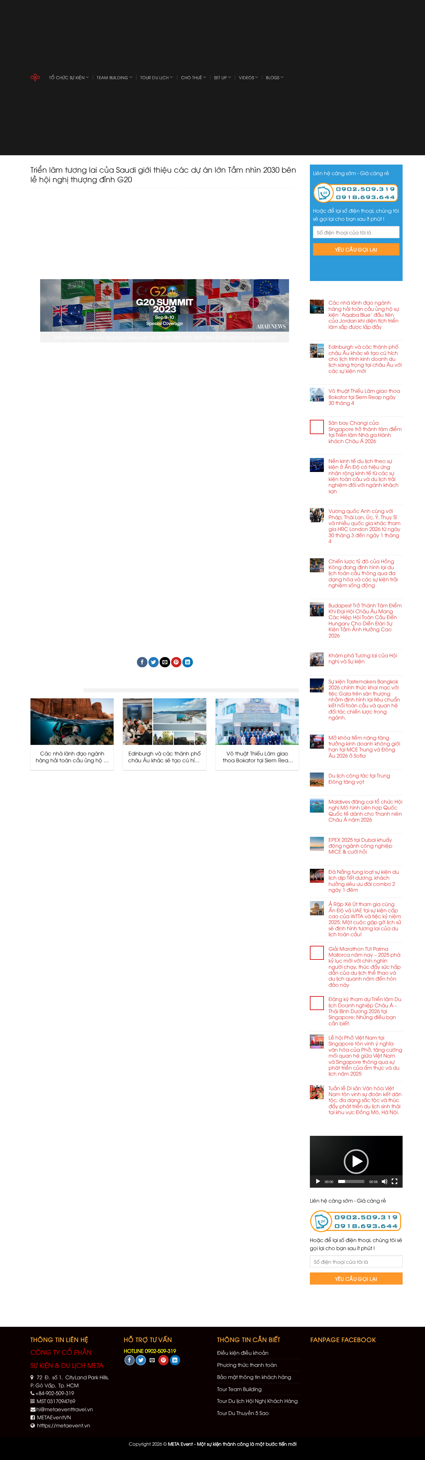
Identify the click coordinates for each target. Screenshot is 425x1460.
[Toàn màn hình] (394, 1181)
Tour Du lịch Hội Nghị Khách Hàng (257, 1400)
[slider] (351, 1181)
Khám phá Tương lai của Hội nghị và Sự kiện (363, 658)
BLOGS (272, 77)
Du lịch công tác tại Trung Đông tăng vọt (359, 779)
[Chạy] (318, 1181)
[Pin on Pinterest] (176, 662)
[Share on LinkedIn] (187, 662)
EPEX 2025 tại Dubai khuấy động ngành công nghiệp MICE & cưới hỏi (360, 846)
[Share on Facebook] (142, 662)
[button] (355, 1161)
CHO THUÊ (191, 77)
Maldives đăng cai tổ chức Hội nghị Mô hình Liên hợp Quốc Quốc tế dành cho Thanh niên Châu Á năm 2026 (365, 811)
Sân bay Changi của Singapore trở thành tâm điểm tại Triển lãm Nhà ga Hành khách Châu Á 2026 (365, 432)
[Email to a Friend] (165, 662)
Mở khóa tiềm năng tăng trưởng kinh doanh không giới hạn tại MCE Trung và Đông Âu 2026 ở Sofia (364, 747)
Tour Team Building (239, 1388)
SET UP (220, 77)
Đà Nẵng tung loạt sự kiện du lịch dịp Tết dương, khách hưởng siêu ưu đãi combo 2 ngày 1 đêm (364, 881)
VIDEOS (246, 77)
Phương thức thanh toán (247, 1364)
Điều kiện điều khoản (243, 1352)
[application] (356, 1162)
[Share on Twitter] (153, 662)
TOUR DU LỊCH (154, 77)
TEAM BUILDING (112, 77)
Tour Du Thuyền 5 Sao (243, 1412)
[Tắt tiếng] (384, 1181)
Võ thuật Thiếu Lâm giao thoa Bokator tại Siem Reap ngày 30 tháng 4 (364, 397)
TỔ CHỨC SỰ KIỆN (67, 77)
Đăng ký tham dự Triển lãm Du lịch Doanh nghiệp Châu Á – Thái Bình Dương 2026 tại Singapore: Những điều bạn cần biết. (365, 1011)
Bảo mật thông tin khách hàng (254, 1376)
